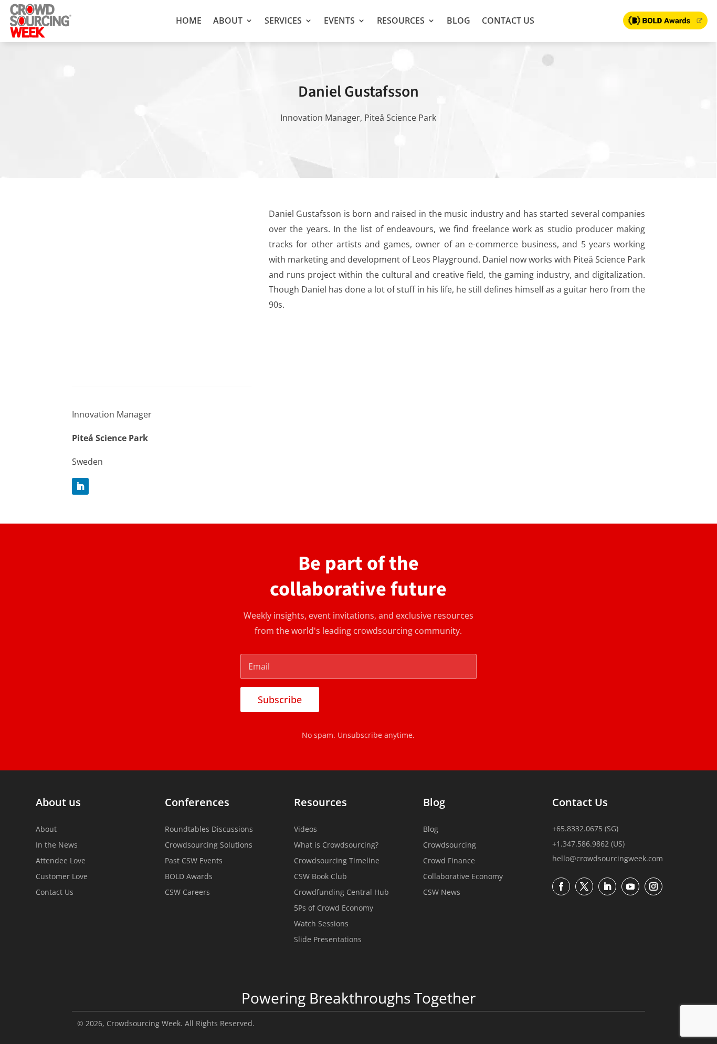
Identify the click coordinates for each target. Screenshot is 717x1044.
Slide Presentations (328, 940)
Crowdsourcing (449, 845)
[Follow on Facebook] (561, 886)
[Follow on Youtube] (630, 886)
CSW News (441, 893)
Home (189, 20)
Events (339, 20)
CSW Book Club (320, 877)
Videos (305, 830)
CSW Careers (187, 893)
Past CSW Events (194, 861)
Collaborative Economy (463, 877)
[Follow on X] (584, 886)
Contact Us (508, 20)
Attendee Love (61, 861)
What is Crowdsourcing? (336, 845)
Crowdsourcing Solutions (208, 845)
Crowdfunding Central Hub (341, 893)
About (227, 20)
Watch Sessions (321, 924)
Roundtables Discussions (209, 830)
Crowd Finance (449, 861)
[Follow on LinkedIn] (80, 486)
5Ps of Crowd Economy (333, 908)
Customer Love (62, 877)
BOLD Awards (189, 877)
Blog (458, 20)
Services (283, 20)
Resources (401, 20)
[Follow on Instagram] (653, 886)
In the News (57, 845)
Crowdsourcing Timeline (336, 861)
